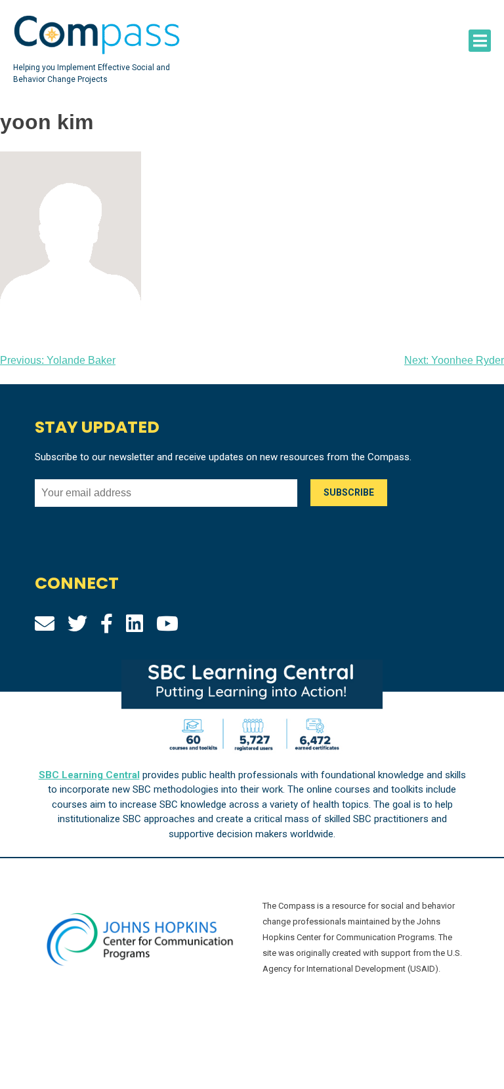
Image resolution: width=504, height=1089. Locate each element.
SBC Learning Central (89, 775)
